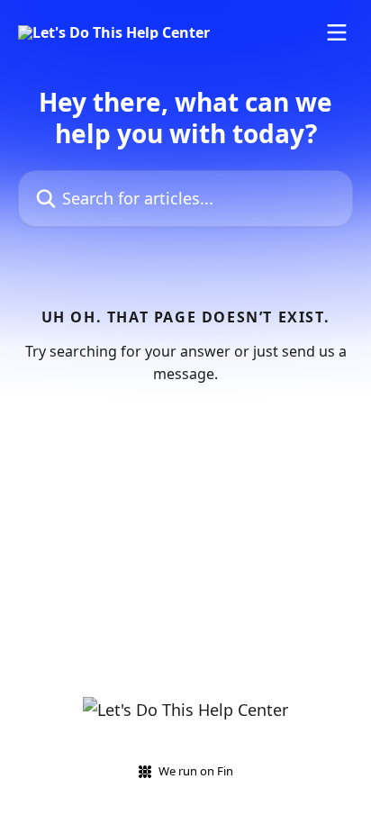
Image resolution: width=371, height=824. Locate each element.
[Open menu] (337, 32)
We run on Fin (195, 771)
